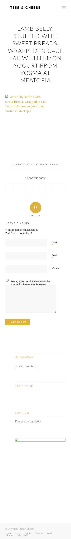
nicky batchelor (49, 164)
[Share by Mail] (62, 189)
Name (54, 244)
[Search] (55, 7)
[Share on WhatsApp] (22, 189)
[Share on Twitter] (15, 189)
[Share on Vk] (49, 189)
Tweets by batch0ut (28, 421)
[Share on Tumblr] (42, 189)
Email (54, 257)
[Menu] (64, 7)
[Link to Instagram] (63, 528)
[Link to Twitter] (51, 528)
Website (55, 268)
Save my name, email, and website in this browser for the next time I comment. (30, 283)
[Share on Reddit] (55, 189)
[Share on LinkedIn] (35, 189)
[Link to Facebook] (57, 528)
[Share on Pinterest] (29, 189)
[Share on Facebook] (8, 189)
